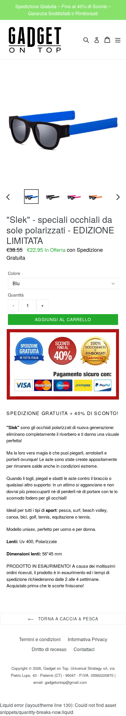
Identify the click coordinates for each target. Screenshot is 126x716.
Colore (14, 273)
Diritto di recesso (49, 649)
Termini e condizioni (40, 639)
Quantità (16, 295)
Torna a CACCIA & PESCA (67, 619)
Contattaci (84, 649)
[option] (31, 196)
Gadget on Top (55, 668)
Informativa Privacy (87, 639)
